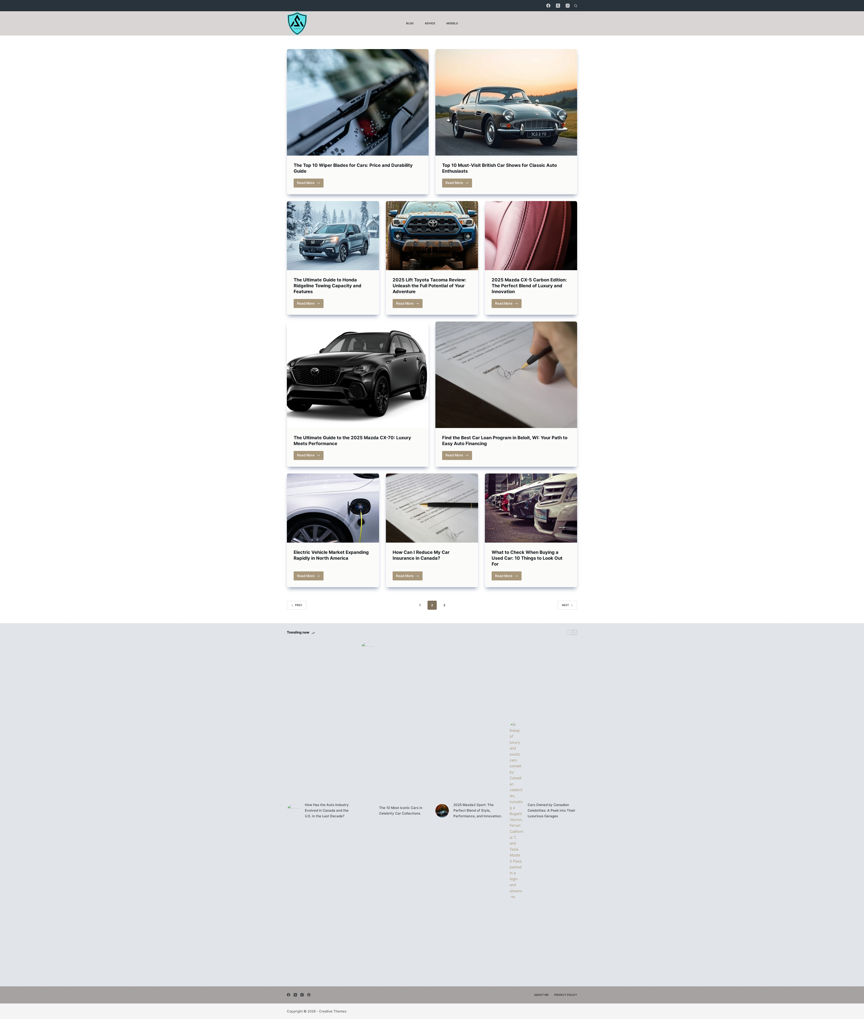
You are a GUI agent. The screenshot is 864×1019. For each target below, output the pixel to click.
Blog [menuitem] (410, 23)
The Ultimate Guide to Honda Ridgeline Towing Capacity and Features (327, 285)
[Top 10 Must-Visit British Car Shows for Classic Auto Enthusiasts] (506, 102)
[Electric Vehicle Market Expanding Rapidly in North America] (333, 508)
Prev (298, 605)
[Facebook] (548, 6)
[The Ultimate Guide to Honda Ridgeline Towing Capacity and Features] (333, 235)
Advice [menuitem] (430, 23)
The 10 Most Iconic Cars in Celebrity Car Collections (400, 810)
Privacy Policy (565, 994)
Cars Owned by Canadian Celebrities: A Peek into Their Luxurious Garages (551, 810)
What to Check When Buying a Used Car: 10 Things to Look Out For (527, 558)
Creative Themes (332, 1011)
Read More (310, 184)
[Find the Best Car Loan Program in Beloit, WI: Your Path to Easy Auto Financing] (506, 375)
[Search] (575, 5)
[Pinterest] (308, 994)
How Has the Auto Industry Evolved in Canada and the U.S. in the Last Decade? (327, 810)
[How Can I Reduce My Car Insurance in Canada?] (432, 508)
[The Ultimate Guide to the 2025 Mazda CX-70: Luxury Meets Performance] (358, 375)
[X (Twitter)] (558, 6)
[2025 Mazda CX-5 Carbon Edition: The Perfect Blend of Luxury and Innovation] (531, 235)
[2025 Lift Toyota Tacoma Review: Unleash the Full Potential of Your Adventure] (432, 235)
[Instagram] (568, 6)
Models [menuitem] (452, 23)
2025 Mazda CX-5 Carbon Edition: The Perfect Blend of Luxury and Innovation (529, 285)
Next (565, 605)
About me (541, 994)
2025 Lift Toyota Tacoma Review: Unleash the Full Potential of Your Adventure (429, 285)
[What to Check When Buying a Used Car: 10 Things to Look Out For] (531, 508)
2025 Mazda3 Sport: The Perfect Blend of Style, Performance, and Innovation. (477, 810)
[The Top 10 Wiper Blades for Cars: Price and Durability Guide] (358, 102)
